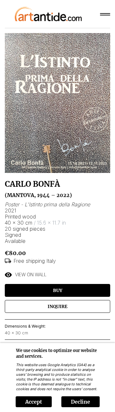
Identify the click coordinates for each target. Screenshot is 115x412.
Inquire (57, 306)
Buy (57, 290)
